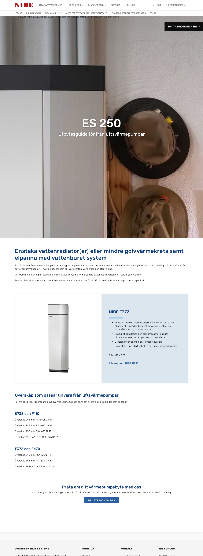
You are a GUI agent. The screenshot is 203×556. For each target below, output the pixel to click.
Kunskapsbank (96, 5)
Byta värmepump (53, 13)
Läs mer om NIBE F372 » (125, 363)
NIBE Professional (176, 5)
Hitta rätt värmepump (50, 5)
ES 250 (153, 13)
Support (115, 5)
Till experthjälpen (101, 500)
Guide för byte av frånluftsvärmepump (86, 13)
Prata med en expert (183, 26)
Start (19, 13)
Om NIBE (131, 5)
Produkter (75, 5)
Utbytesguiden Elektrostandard (128, 13)
